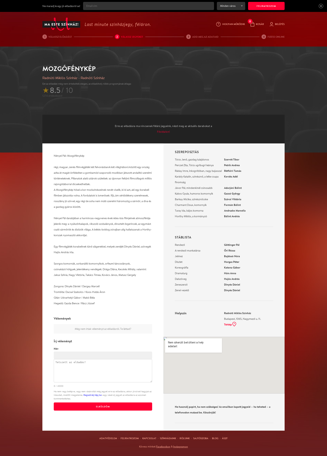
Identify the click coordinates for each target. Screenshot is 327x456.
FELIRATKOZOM (266, 6)
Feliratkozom (130, 438)
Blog (215, 438)
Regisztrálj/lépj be (92, 395)
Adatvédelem (108, 438)
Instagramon (180, 446)
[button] (321, 6)
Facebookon (163, 446)
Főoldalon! (163, 131)
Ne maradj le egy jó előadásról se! (61, 6)
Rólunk (185, 438)
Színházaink (168, 438)
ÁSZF (225, 438)
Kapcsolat (149, 438)
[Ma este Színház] (61, 24)
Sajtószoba (200, 438)
